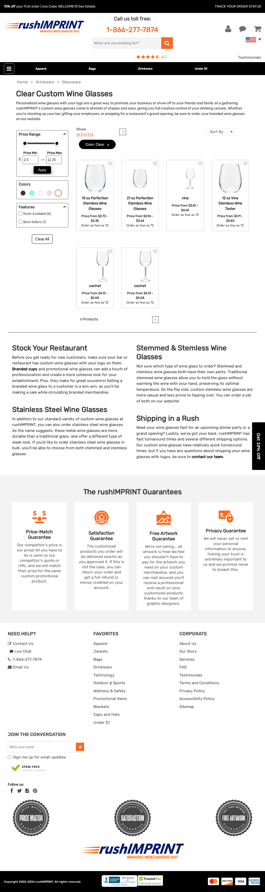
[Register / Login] (228, 29)
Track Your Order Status (238, 6)
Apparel (40, 68)
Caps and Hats (106, 714)
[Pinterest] (35, 791)
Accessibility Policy (197, 698)
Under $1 (201, 68)
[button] (258, 446)
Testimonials (249, 57)
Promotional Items (110, 698)
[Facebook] (12, 791)
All (91, 135)
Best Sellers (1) (34, 222)
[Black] (23, 192)
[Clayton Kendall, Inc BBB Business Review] (119, 885)
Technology (103, 675)
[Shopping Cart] (257, 29)
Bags (92, 68)
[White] (41, 192)
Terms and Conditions (199, 683)
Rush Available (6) (37, 214)
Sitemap (186, 706)
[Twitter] (19, 791)
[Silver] (49, 192)
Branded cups (24, 369)
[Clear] (58, 192)
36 (78, 135)
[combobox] (220, 131)
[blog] (27, 791)
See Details (86, 6)
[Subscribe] (80, 747)
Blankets (101, 706)
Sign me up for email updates (39, 757)
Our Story (188, 651)
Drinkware (145, 68)
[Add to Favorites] (110, 164)
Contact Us (22, 643)
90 (85, 135)
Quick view (94, 182)
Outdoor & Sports (109, 683)
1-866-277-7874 (132, 29)
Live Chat (22, 651)
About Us (187, 643)
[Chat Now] (242, 29)
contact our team (207, 456)
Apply (42, 170)
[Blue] (32, 192)
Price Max (54, 153)
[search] (167, 43)
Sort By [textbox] (216, 131)
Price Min (30, 153)
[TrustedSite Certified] (28, 768)
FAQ (183, 667)
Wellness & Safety (109, 691)
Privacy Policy (192, 691)
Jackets (100, 651)
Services (187, 659)
